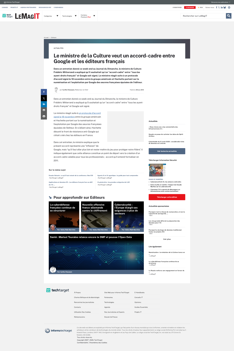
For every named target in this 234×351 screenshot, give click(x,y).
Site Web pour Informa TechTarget (116, 292)
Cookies (5, 7)
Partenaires (108, 297)
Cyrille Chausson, (68, 90)
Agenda (107, 307)
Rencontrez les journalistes (84, 302)
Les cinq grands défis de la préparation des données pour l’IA (164, 222)
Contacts (77, 307)
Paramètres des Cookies (98, 343)
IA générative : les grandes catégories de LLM (113, 182)
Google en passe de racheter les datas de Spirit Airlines (166, 135)
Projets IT (14, 7)
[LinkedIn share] (44, 104)
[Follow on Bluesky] (225, 7)
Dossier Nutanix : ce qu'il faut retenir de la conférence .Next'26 (71, 175)
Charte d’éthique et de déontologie (86, 297)
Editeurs (53, 37)
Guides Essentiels (141, 307)
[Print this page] (44, 110)
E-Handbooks (140, 292)
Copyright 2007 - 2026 (85, 340)
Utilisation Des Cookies (82, 312)
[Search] (228, 16)
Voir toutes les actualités (167, 151)
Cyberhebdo (58, 7)
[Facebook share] (44, 92)
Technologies (109, 302)
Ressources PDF (45, 7)
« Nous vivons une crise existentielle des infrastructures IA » (163, 128)
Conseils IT (139, 297)
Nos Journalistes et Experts (114, 312)
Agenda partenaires (28, 7)
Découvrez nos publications (219, 2)
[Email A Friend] (44, 116)
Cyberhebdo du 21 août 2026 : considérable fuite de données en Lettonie (166, 142)
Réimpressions (79, 317)
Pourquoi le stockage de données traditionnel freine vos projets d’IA (165, 231)
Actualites (58, 48)
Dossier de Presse (110, 317)
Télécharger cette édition (167, 197)
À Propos (77, 292)
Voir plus (167, 239)
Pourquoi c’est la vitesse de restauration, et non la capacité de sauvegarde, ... (167, 212)
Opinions (138, 302)
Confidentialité (82, 343)
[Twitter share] (44, 98)
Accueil (46, 37)
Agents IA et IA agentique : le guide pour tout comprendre (117, 175)
